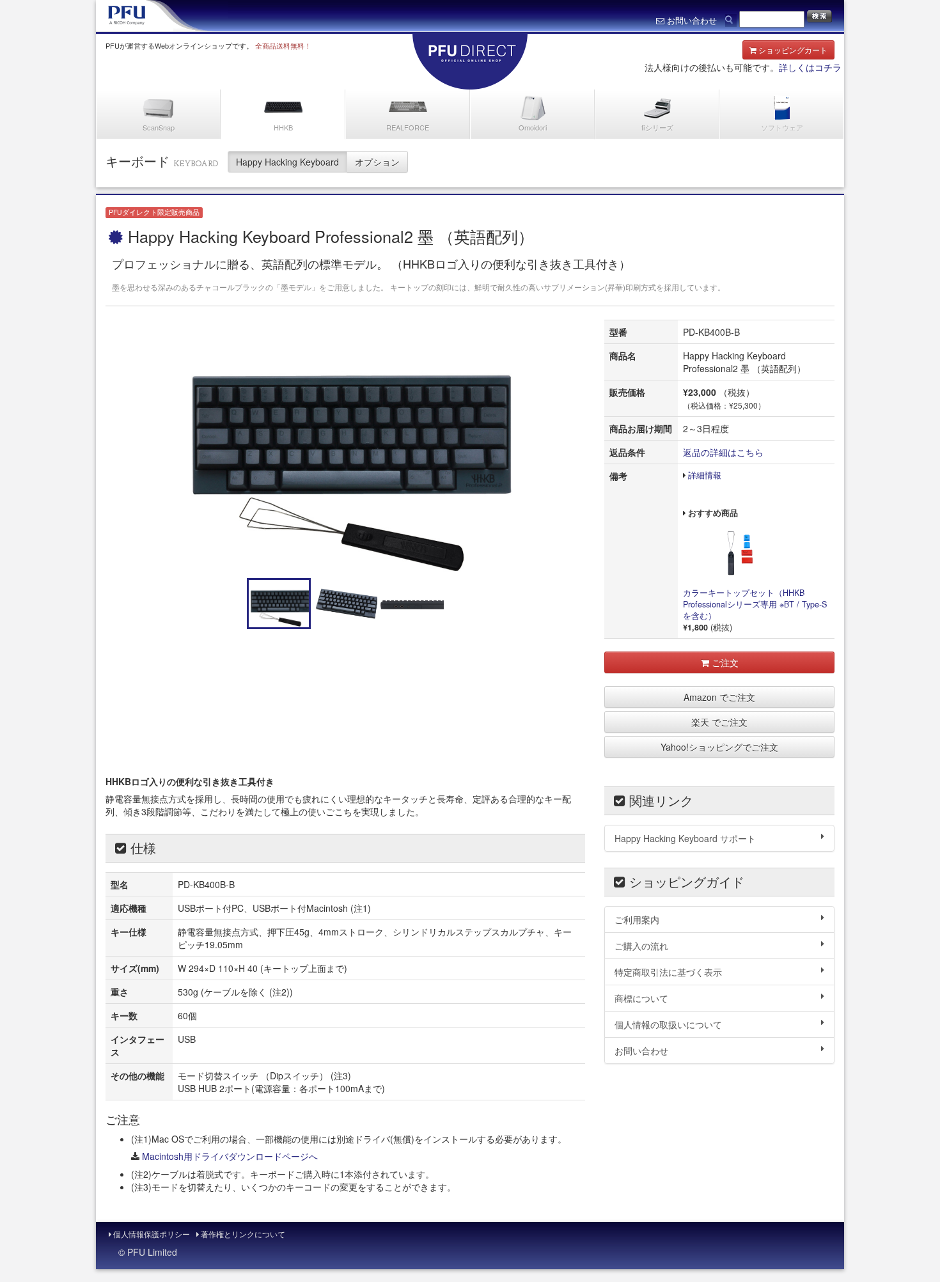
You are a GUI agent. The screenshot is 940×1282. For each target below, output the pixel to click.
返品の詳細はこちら (723, 452)
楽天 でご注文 (719, 721)
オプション (377, 161)
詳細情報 (704, 475)
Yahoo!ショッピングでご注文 (719, 746)
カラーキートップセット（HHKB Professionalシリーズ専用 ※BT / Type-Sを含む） (755, 604)
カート (792, 49)
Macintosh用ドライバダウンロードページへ (230, 1156)
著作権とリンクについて (242, 1233)
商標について (641, 998)
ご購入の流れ (641, 945)
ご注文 (724, 662)
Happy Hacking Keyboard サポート (685, 838)
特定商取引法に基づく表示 (668, 971)
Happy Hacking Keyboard (287, 161)
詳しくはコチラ (810, 67)
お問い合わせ (641, 1050)
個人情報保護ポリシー (150, 1233)
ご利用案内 (637, 919)
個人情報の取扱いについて (668, 1024)
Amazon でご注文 (719, 697)
